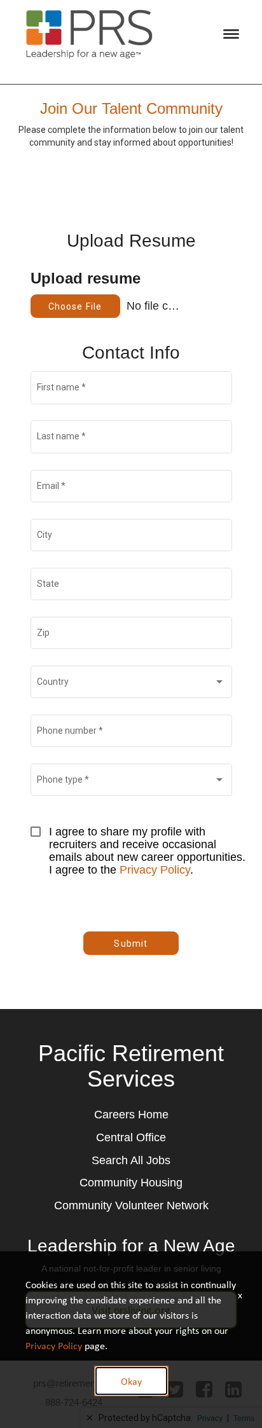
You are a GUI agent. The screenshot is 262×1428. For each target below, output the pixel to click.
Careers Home (131, 1114)
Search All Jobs (131, 1160)
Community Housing (131, 1182)
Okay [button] (131, 1381)
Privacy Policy (155, 869)
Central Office (131, 1137)
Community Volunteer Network (131, 1205)
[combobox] (131, 684)
